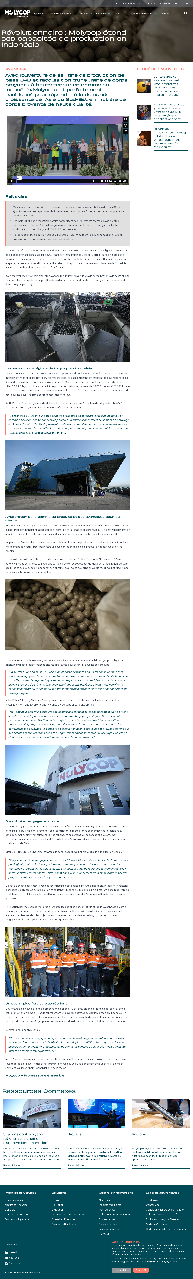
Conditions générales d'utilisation (165, 1210)
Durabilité (119, 14)
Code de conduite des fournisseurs (166, 1229)
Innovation (101, 14)
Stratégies (152, 1200)
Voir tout (104, 1234)
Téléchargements (109, 1229)
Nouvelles (104, 1200)
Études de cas (107, 1219)
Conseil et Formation (17, 1215)
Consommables (14, 1200)
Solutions (83, 14)
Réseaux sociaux (108, 1224)
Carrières (164, 14)
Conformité (153, 1205)
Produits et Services (61, 14)
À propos (38, 14)
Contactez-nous (170, 3)
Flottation (58, 1205)
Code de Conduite (156, 1224)
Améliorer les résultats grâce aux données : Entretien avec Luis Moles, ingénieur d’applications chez (170, 112)
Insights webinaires (110, 1205)
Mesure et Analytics (16, 1205)
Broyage (75, 1134)
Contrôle (10, 1210)
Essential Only (122, 1270)
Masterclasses (107, 1210)
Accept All (141, 1270)
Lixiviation (58, 1210)
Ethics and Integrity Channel (134, 3)
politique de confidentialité (161, 1215)
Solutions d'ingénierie (17, 1219)
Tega (27, 1272)
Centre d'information (141, 14)
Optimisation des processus (68, 1215)
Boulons (139, 1134)
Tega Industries (185, 3)
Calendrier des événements (114, 1215)
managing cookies (168, 1262)
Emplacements (154, 3)
